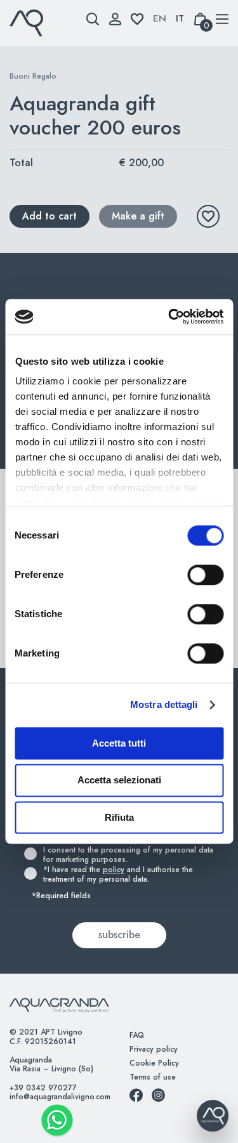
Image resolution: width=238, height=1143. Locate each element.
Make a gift (138, 216)
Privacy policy (153, 1049)
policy (113, 869)
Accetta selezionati (119, 780)
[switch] (191, 575)
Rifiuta (119, 817)
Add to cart (49, 216)
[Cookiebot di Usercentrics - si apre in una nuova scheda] (169, 316)
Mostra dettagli (164, 704)
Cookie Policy (154, 1063)
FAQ (136, 1035)
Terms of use (152, 1077)
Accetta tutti (119, 743)
